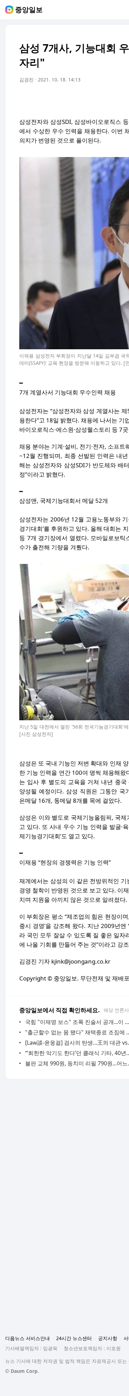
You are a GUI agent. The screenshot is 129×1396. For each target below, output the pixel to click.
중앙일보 (29, 9)
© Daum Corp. (22, 1371)
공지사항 (107, 1338)
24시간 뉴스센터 (74, 1338)
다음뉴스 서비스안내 (27, 1338)
